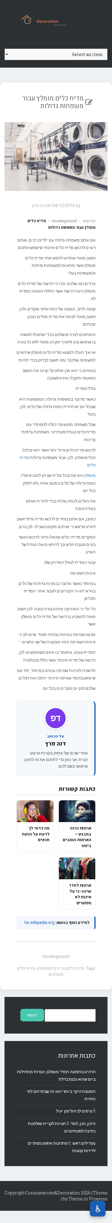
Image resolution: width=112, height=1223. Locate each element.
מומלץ (90, 475)
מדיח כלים (75, 968)
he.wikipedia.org (39, 922)
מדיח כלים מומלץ (51, 968)
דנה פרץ (55, 744)
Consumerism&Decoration (56, 19)
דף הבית (89, 221)
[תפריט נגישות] (97, 1208)
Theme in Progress (88, 1199)
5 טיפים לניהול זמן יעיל (76, 1111)
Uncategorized (64, 221)
